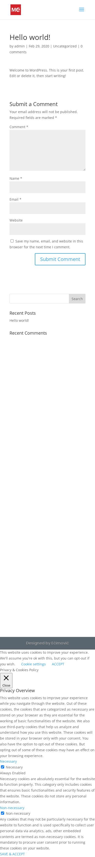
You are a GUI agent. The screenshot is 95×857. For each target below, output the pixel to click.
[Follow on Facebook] (47, 580)
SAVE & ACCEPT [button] (12, 854)
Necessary (14, 767)
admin (19, 46)
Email (15, 199)
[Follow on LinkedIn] (47, 598)
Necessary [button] (8, 761)
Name (16, 178)
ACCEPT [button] (58, 664)
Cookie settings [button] (33, 664)
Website (16, 220)
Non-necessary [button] (12, 807)
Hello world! (19, 320)
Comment (19, 127)
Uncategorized (65, 46)
